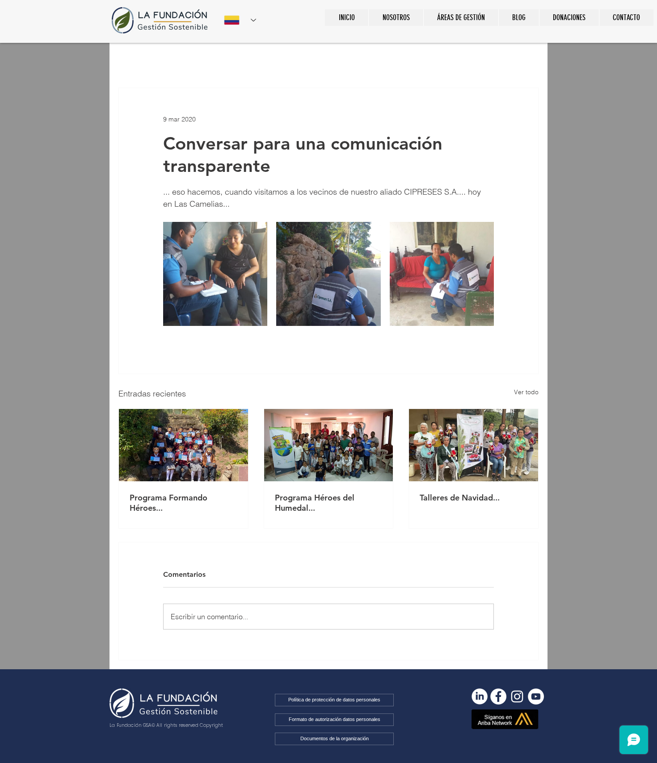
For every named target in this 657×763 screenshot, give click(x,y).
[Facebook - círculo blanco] (498, 696)
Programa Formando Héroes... (168, 502)
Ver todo (526, 392)
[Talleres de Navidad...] (473, 445)
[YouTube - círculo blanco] (536, 696)
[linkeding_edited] (480, 696)
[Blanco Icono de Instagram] (517, 696)
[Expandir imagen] (215, 274)
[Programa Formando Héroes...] (183, 445)
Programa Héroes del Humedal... (314, 502)
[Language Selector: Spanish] (240, 20)
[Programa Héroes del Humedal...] (328, 445)
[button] (460, 17)
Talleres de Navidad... (460, 497)
